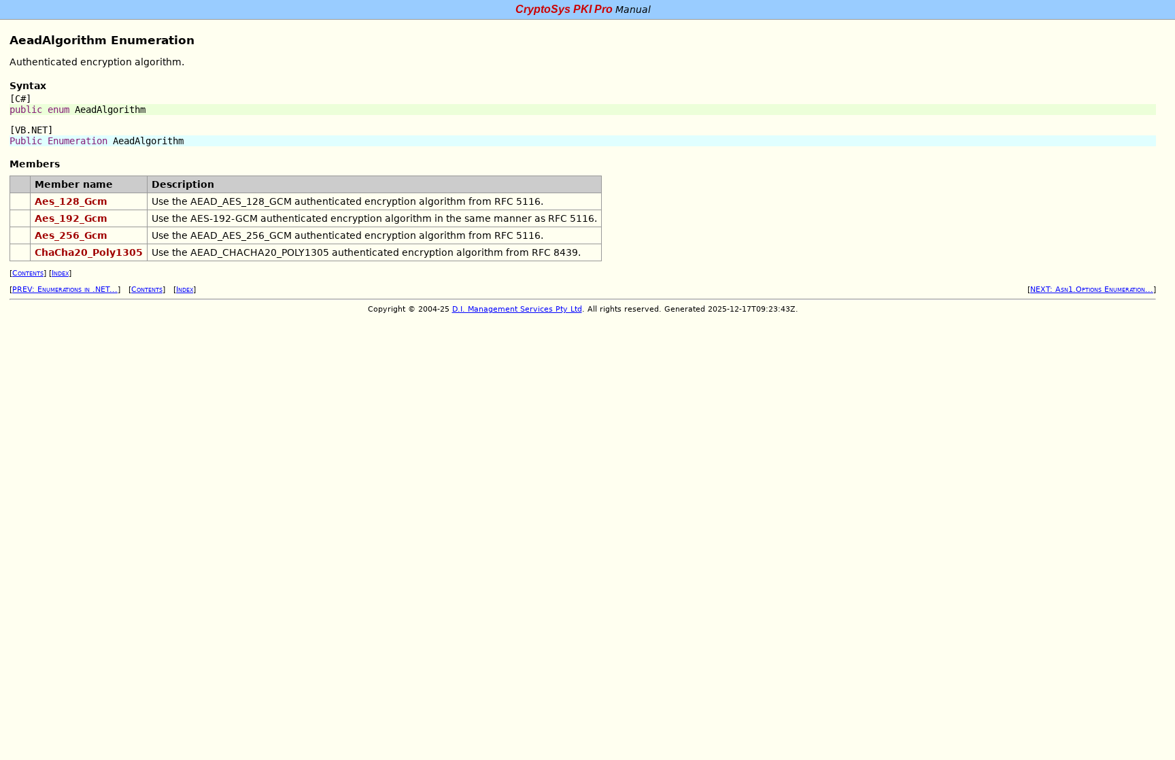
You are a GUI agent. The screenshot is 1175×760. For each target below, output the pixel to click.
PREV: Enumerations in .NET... (65, 289)
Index (60, 273)
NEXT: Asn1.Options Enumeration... (1091, 289)
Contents (28, 273)
